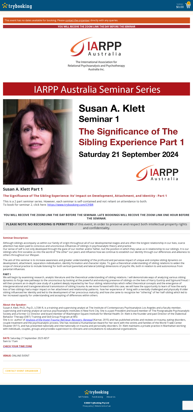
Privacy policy (88, 406)
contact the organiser (77, 20)
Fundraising (97, 397)
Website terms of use (103, 406)
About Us (111, 397)
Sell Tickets (83, 397)
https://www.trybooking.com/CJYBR (70, 204)
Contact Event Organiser (21, 371)
